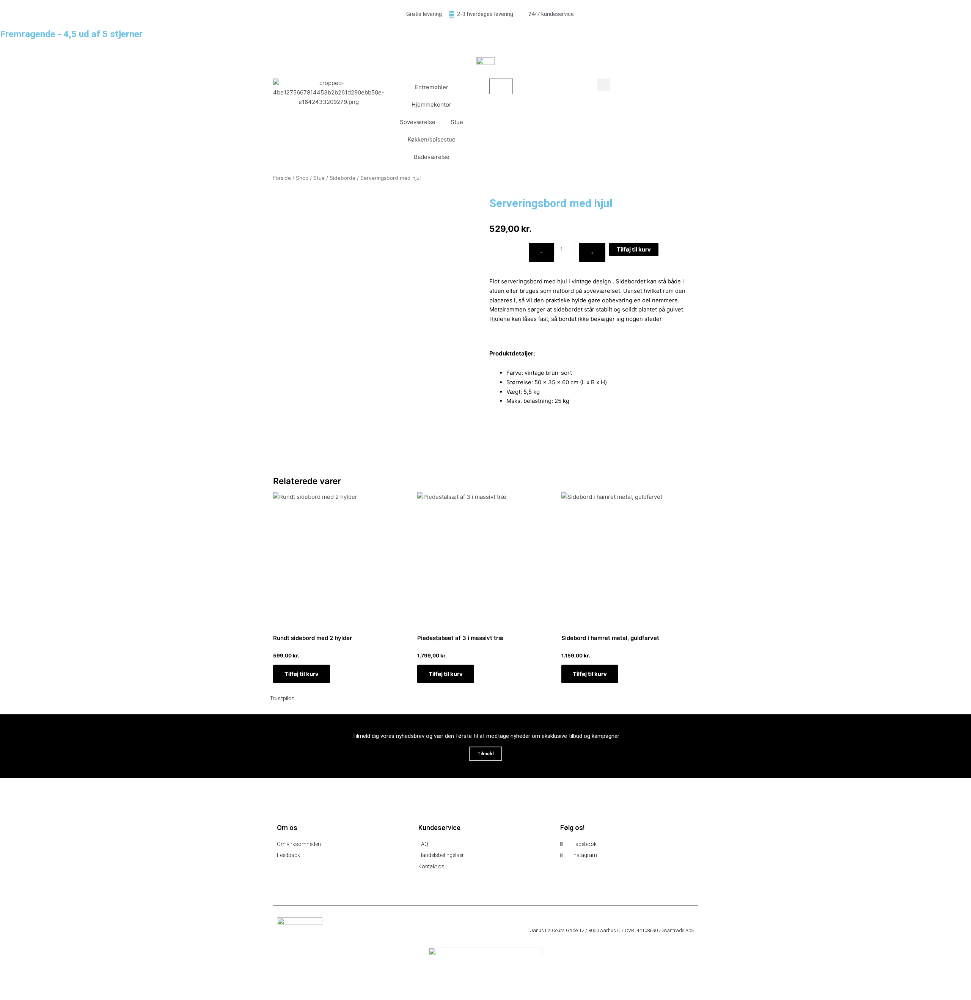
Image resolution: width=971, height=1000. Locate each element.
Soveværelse (417, 122)
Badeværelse (431, 156)
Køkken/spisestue (432, 139)
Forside (282, 178)
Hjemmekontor (431, 104)
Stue (457, 122)
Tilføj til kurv (634, 249)
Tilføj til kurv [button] (301, 674)
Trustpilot (281, 698)
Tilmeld (485, 753)
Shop (302, 178)
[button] (603, 85)
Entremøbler (431, 87)
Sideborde (342, 178)
